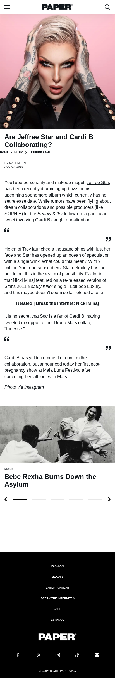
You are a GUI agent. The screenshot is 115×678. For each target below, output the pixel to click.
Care (57, 608)
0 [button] (20, 499)
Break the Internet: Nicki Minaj (67, 303)
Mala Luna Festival (62, 370)
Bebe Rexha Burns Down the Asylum (50, 480)
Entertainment (57, 587)
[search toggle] (107, 7)
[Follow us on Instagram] (57, 655)
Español (57, 619)
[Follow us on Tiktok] (77, 655)
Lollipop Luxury (85, 286)
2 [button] (57, 499)
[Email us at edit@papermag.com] (97, 655)
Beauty (57, 576)
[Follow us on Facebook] (18, 655)
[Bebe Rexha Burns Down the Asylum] (57, 434)
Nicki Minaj (24, 280)
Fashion (57, 566)
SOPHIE (12, 213)
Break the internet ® (58, 598)
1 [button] (39, 499)
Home (4, 152)
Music (18, 152)
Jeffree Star (98, 182)
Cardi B (42, 219)
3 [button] (76, 499)
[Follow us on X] (37, 655)
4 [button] (95, 499)
